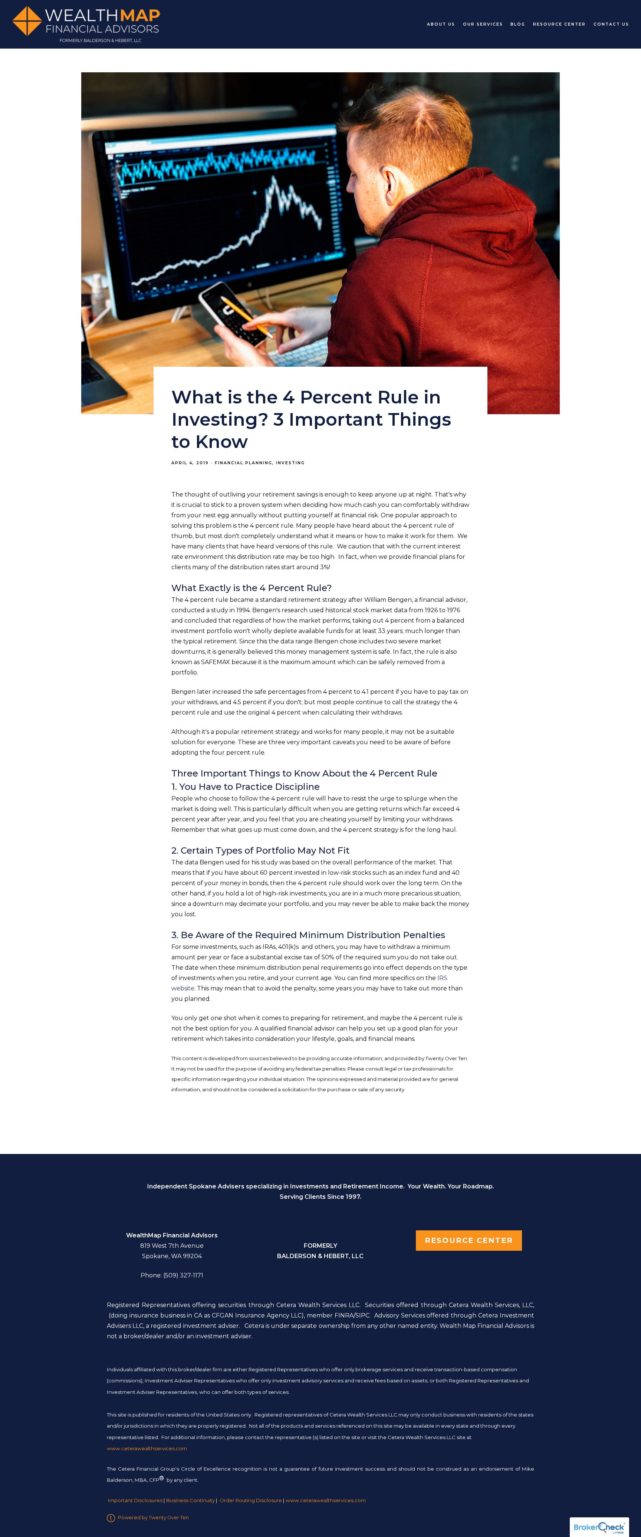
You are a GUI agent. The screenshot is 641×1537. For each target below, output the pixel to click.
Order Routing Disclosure (251, 1500)
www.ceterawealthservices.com (326, 1500)
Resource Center (559, 24)
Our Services (483, 24)
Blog (517, 24)
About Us (441, 24)
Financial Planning (243, 463)
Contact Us (611, 24)
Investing (290, 463)
